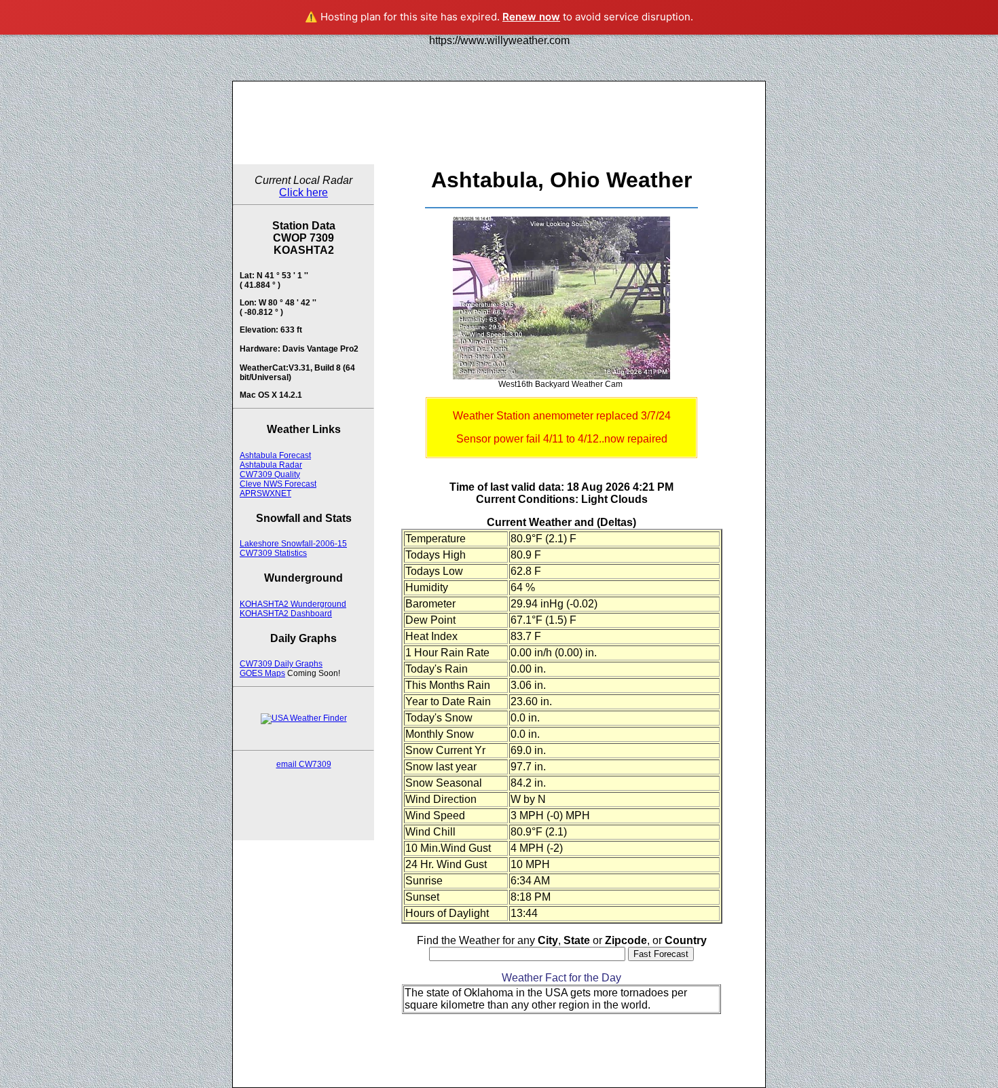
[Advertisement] (499, 122)
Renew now (531, 16)
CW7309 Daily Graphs (281, 664)
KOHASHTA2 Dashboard (286, 613)
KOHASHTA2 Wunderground (293, 604)
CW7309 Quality (270, 474)
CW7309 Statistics (273, 553)
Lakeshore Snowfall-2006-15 (293, 543)
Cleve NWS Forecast (278, 484)
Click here (303, 192)
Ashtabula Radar (271, 465)
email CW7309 (303, 764)
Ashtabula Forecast (275, 455)
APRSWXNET (265, 493)
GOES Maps (262, 673)
